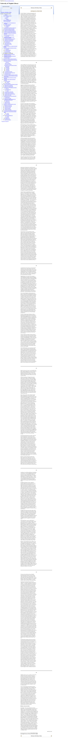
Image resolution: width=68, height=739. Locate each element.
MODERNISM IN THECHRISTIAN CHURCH (10, 87)
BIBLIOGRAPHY (7, 66)
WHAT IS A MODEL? (7, 63)
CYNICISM (7, 114)
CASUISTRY (7, 68)
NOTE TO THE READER (7, 21)
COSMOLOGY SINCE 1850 (8, 105)
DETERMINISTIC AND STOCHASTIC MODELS (10, 65)
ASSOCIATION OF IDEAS (8, 44)
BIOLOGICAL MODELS (7, 61)
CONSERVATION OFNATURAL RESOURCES (10, 96)
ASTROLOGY (7, 45)
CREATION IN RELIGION (8, 106)
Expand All (6, 121)
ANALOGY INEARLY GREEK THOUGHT (10, 32)
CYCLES (7, 113)
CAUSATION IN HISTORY (8, 71)
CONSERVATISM (7, 97)
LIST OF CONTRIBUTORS (7, 20)
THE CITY (7, 88)
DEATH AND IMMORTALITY (8, 115)
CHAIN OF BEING (7, 81)
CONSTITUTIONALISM (7, 98)
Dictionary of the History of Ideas (6, 12)
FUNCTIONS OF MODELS (8, 64)
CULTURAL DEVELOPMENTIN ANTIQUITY (10, 110)
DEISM (8, 116)
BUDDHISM (7, 67)
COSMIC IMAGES (7, 102)
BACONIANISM (7, 51)
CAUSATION (8, 70)
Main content (7, 0)
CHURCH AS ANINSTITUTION (8, 86)
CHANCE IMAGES (7, 83)
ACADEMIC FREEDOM (7, 24)
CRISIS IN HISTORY (8, 108)
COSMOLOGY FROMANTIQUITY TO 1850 (10, 104)
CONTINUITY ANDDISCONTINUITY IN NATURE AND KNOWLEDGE (10, 99)
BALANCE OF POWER (7, 52)
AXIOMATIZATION (8, 50)
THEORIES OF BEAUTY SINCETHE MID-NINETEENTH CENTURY (10, 56)
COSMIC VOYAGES (7, 103)
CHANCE (7, 82)
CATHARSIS (7, 69)
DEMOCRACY (7, 117)
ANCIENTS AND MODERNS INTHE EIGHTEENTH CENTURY (9, 37)
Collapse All (3, 121)
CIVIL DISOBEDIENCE (7, 89)
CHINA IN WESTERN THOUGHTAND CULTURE (11, 84)
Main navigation (11, 0)
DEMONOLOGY (7, 118)
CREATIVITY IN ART (8, 107)
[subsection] (7, 62)
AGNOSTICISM (7, 25)
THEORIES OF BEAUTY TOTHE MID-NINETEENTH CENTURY (9, 54)
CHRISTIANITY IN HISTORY (8, 85)
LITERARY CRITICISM (8, 109)
